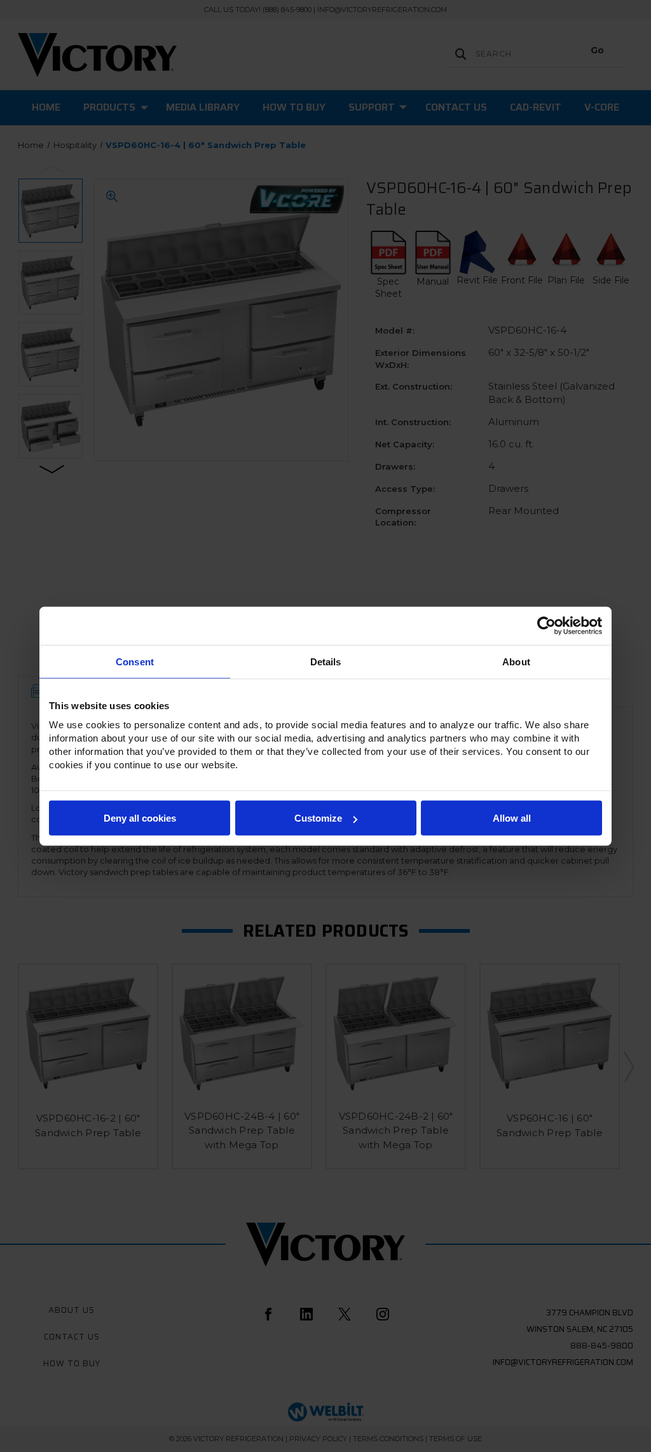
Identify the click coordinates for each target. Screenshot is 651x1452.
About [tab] (516, 661)
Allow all (512, 818)
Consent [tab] (135, 661)
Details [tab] (325, 661)
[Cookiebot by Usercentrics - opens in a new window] (546, 625)
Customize (318, 818)
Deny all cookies (140, 818)
